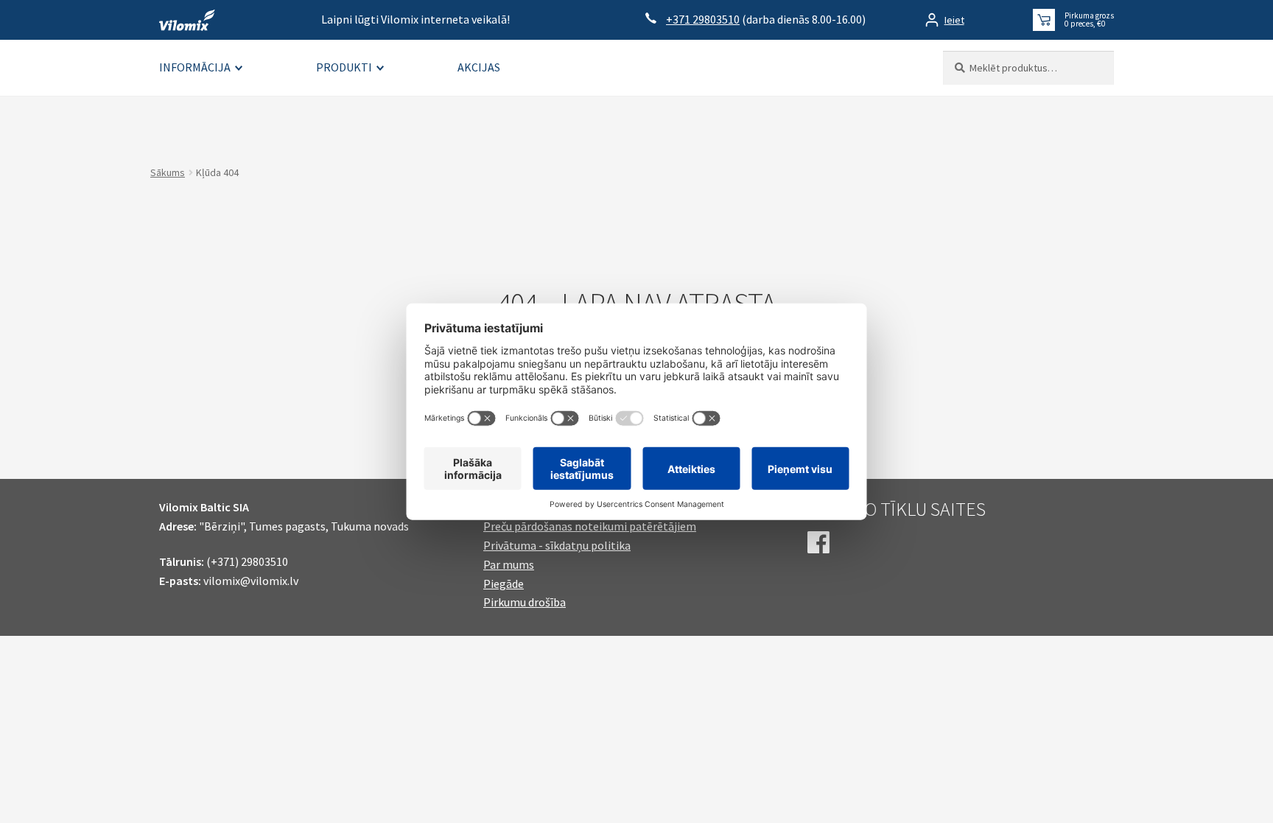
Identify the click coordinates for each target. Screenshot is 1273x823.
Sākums (167, 172)
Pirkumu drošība (524, 602)
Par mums (508, 564)
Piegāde (503, 583)
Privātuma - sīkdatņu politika (557, 545)
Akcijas (478, 67)
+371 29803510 (703, 19)
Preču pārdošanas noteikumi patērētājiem (589, 526)
